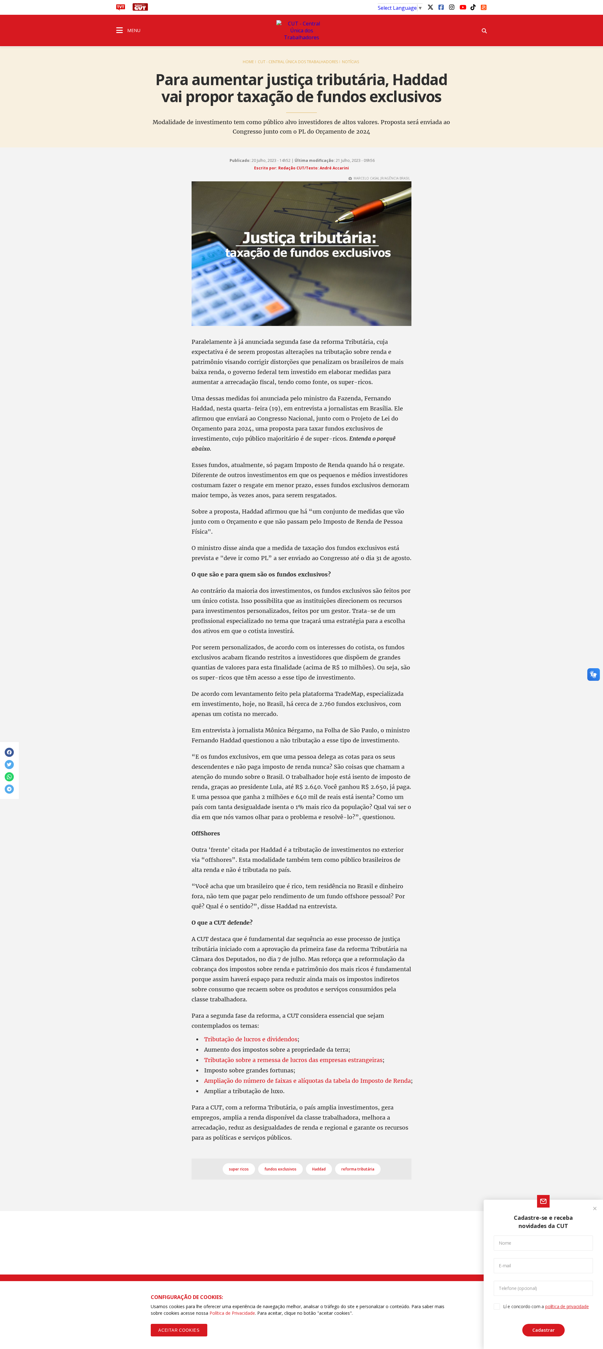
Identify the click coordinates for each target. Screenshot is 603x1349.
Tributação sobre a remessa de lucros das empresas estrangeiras (293, 1060)
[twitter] (430, 7)
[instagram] (451, 7)
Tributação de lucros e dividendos (250, 1039)
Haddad (319, 1169)
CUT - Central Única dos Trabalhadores (298, 61)
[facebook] (441, 7)
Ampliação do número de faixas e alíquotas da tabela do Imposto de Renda (307, 1080)
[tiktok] (473, 7)
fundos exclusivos (280, 1169)
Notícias (350, 61)
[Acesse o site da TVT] (120, 8)
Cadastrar (543, 1330)
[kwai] (484, 6)
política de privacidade (567, 1306)
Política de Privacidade (232, 1313)
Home (248, 61)
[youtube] (462, 7)
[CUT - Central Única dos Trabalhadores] (301, 30)
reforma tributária (357, 1169)
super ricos (239, 1169)
